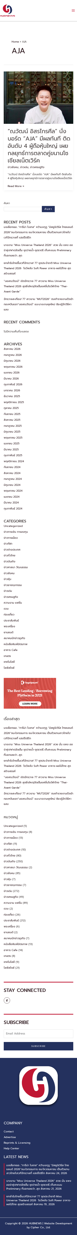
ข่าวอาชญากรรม (13, 585)
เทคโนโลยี (9, 662)
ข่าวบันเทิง (9, 561)
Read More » (16, 186)
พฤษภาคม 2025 (13, 438)
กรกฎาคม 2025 (13, 426)
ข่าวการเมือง (11, 538)
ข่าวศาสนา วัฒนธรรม (16, 567)
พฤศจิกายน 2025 (14, 402)
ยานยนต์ (8, 632)
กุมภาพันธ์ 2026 (13, 384)
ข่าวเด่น (24, 167)
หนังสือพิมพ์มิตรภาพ (15, 644)
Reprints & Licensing (17, 1143)
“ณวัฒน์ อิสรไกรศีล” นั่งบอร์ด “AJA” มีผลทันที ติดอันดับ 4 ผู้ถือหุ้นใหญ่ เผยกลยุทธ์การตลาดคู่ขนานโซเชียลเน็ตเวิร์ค (39, 146)
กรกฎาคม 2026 (13, 355)
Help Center (11, 1148)
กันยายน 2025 (12, 414)
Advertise (10, 1137)
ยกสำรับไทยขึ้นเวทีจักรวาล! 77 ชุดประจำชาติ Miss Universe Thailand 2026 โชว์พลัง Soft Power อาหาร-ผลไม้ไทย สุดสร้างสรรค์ (37, 268)
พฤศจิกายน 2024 (14, 461)
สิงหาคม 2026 (12, 349)
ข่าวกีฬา (8, 544)
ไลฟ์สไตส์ (9, 668)
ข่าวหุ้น (7, 579)
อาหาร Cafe (11, 650)
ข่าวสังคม (13, 167)
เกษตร (7, 656)
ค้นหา (7, 203)
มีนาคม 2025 (11, 449)
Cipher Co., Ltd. (40, 1227)
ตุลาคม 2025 (11, 408)
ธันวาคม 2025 (12, 396)
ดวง (6, 609)
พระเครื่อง (9, 626)
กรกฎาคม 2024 (13, 479)
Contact (9, 1132)
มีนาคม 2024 (11, 503)
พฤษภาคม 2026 (13, 367)
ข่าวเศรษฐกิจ (37, 167)
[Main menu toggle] (73, 10)
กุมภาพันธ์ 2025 (13, 455)
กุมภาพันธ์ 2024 (13, 509)
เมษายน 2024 (11, 497)
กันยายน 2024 (12, 467)
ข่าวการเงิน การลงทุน (16, 532)
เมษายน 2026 (12, 373)
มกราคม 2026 (12, 390)
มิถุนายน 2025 (12, 432)
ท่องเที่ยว (9, 615)
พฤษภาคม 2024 (13, 491)
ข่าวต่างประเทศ (12, 550)
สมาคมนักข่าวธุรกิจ (14, 638)
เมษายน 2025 (11, 443)
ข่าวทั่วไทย (9, 555)
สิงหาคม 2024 (12, 473)
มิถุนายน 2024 (12, 485)
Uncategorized (13, 526)
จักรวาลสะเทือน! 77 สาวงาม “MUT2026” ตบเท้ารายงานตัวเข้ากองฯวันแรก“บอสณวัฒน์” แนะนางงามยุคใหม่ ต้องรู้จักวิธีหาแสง (38, 304)
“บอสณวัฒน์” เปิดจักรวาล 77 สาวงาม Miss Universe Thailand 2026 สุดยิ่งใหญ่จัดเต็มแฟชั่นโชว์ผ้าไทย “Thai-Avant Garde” (36, 286)
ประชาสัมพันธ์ (11, 621)
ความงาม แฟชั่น (13, 603)
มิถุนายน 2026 (12, 361)
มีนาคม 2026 (11, 379)
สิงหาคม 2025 (12, 420)
